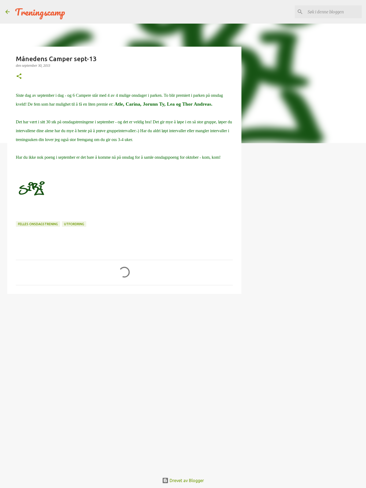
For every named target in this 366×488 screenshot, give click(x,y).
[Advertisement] (124, 339)
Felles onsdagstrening (38, 224)
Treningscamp (40, 11)
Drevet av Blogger (186, 480)
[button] (19, 76)
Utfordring (74, 224)
